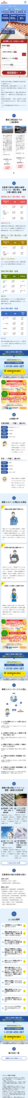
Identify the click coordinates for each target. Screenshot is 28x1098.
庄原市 (14, 881)
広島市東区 (23, 895)
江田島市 (11, 891)
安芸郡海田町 (12, 889)
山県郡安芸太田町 (6, 883)
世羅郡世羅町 (19, 902)
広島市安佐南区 (15, 895)
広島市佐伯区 (5, 900)
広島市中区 (11, 897)
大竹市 (13, 902)
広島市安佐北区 (6, 895)
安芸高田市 (4, 881)
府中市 (16, 891)
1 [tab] (7, 41)
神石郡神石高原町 (14, 900)
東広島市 (10, 893)
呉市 (21, 900)
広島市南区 (4, 897)
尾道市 (8, 902)
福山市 (21, 891)
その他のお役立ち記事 (13, 863)
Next (20, 31)
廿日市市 (4, 893)
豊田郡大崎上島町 (10, 904)
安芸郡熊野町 (20, 889)
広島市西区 (18, 897)
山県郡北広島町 (16, 883)
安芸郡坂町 (4, 891)
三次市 (10, 881)
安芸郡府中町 (4, 889)
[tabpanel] (8, 30)
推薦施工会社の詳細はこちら (13, 1058)
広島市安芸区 (21, 893)
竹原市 (3, 904)
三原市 (3, 902)
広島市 (15, 893)
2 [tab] (9, 41)
